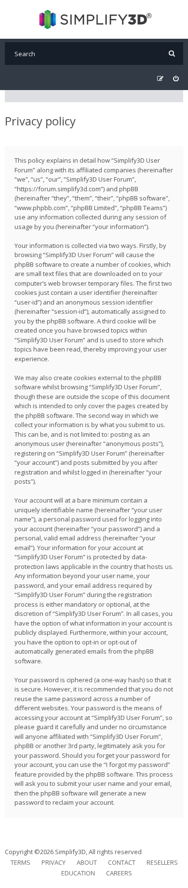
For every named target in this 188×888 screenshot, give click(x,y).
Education (78, 873)
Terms (20, 862)
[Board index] (94, 19)
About (87, 862)
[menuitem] (175, 78)
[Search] (172, 53)
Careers (119, 873)
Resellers (162, 862)
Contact (121, 862)
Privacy (53, 862)
